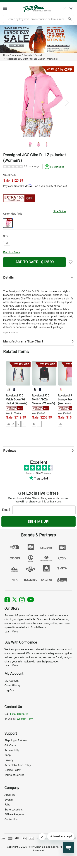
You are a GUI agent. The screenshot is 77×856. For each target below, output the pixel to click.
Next (67, 102)
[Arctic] (9, 389)
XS (8, 424)
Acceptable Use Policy (17, 765)
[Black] (35, 389)
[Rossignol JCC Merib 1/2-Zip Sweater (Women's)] (44, 373)
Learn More (11, 631)
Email (7, 510)
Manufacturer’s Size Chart (23, 341)
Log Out (9, 690)
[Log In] (65, 8)
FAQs (7, 755)
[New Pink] (60, 389)
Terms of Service (14, 774)
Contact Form (25, 718)
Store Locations (13, 809)
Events (8, 799)
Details (8, 277)
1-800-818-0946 (19, 713)
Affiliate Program (14, 814)
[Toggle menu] (8, 8)
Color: (12, 213)
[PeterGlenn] (37, 8)
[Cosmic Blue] (14, 389)
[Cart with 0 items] (71, 8)
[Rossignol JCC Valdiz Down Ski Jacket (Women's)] (18, 373)
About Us (9, 794)
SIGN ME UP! (38, 521)
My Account (11, 680)
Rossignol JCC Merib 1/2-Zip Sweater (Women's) (43, 399)
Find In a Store (11, 252)
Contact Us (11, 819)
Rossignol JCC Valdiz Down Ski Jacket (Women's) (16, 399)
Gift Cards (10, 745)
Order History (12, 685)
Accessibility (11, 750)
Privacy (8, 760)
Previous (10, 102)
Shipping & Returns (15, 740)
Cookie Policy (12, 769)
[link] (38, 39)
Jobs (7, 804)
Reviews (9, 450)
